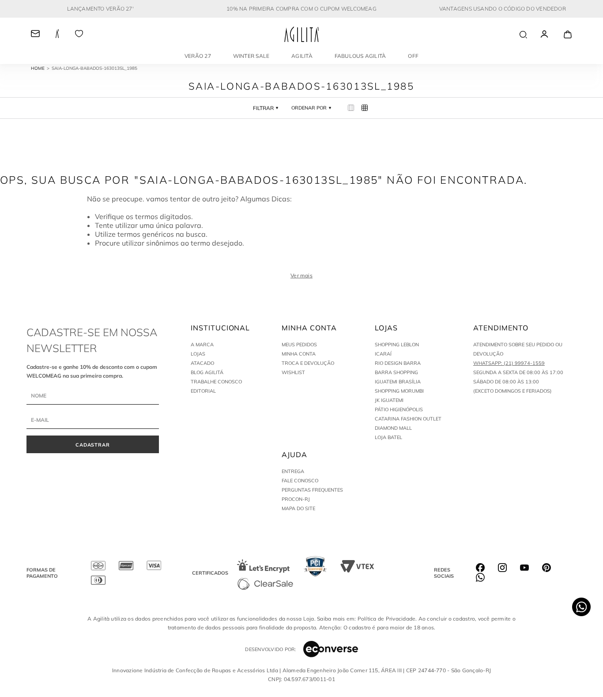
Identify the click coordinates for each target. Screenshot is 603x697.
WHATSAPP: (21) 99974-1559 (509, 363)
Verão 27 (198, 56)
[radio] (351, 108)
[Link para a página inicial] (41, 68)
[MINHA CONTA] (552, 34)
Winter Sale (251, 56)
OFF (413, 56)
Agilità (302, 56)
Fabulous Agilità (360, 56)
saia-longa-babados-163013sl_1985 (94, 68)
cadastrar (92, 445)
